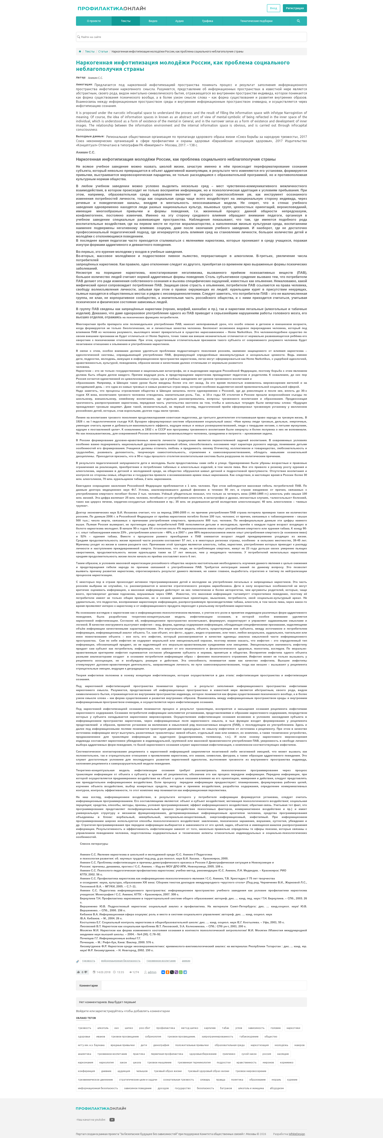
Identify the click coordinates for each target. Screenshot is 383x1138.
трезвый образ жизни (168, 1071)
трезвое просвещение (125, 1036)
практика (139, 1053)
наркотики (293, 1027)
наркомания (85, 1062)
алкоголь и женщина (251, 1088)
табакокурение (249, 1036)
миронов (268, 1062)
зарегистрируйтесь (109, 1011)
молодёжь (281, 1045)
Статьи (103, 51)
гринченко (229, 1053)
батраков (226, 1088)
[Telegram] (185, 972)
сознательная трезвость (178, 1079)
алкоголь (103, 1027)
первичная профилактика (167, 1053)
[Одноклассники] (167, 972)
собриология (153, 1036)
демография (161, 1045)
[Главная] (80, 51)
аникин (186, 960)
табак (225, 1027)
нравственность (247, 1062)
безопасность (205, 1088)
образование (257, 1079)
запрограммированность (217, 1036)
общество (271, 1036)
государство (183, 1088)
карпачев (210, 1027)
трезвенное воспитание (161, 960)
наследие (283, 1053)
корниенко (286, 1062)
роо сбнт (144, 1027)
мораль (276, 1079)
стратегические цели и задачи (138, 1079)
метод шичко (189, 1027)
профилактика (165, 1027)
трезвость (88, 960)
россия (267, 1053)
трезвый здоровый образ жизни (208, 1071)
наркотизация (260, 1045)
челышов (142, 1071)
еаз (117, 1027)
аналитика (84, 1053)
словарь (205, 1079)
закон (123, 1062)
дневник (106, 1071)
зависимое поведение (138, 1088)
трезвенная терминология (194, 1062)
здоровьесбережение (203, 1053)
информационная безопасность (120, 960)
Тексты (90, 51)
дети (144, 1045)
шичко (129, 1027)
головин (276, 1027)
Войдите (82, 1011)
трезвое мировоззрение (250, 1071)
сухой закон (249, 1053)
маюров (299, 1045)
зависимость (256, 1027)
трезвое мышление (159, 1062)
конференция (86, 1071)
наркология (106, 1062)
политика (237, 1079)
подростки (224, 1062)
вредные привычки (123, 1045)
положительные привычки (192, 1045)
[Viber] (176, 972)
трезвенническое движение (95, 1079)
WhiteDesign (297, 1134)
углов (238, 1027)
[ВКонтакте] (163, 972)
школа (137, 1062)
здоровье (84, 1036)
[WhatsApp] (181, 972)
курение (292, 1079)
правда (220, 1079)
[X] (172, 972)
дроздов (163, 1088)
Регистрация (295, 8)
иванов (100, 1036)
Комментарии (89, 985)
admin (152, 972)
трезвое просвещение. (181, 1036)
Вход (273, 8)
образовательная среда (230, 1045)
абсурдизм (277, 1088)
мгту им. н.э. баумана (91, 1045)
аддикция (123, 1071)
